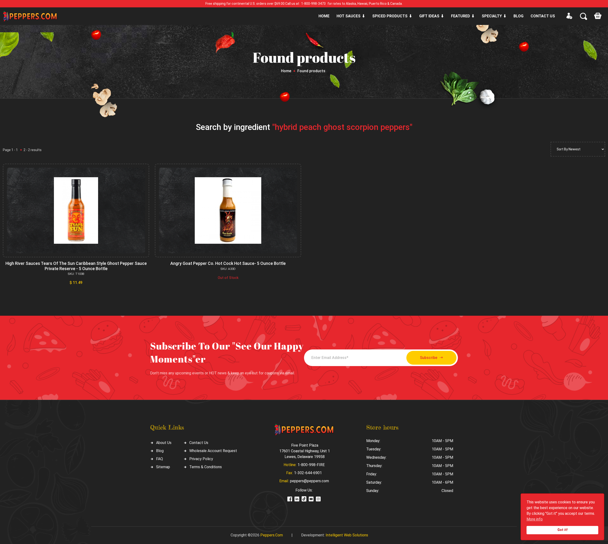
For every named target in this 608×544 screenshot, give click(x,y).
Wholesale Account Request (213, 451)
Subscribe (428, 357)
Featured (460, 16)
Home (323, 16)
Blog (518, 16)
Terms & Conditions (205, 467)
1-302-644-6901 (308, 473)
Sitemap (163, 467)
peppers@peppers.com (309, 481)
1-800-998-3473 (313, 3)
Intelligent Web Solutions (347, 535)
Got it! (562, 530)
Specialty (492, 16)
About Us (163, 442)
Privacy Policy (201, 459)
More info (535, 519)
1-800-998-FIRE (311, 465)
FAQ (159, 459)
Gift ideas (429, 16)
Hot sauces (349, 16)
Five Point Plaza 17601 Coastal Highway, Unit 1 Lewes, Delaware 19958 (304, 451)
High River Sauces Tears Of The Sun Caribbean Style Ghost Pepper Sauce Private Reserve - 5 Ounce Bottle (76, 266)
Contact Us (198, 442)
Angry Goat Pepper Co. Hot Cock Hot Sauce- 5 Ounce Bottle (228, 263)
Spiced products (390, 16)
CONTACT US (543, 16)
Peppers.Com (271, 535)
